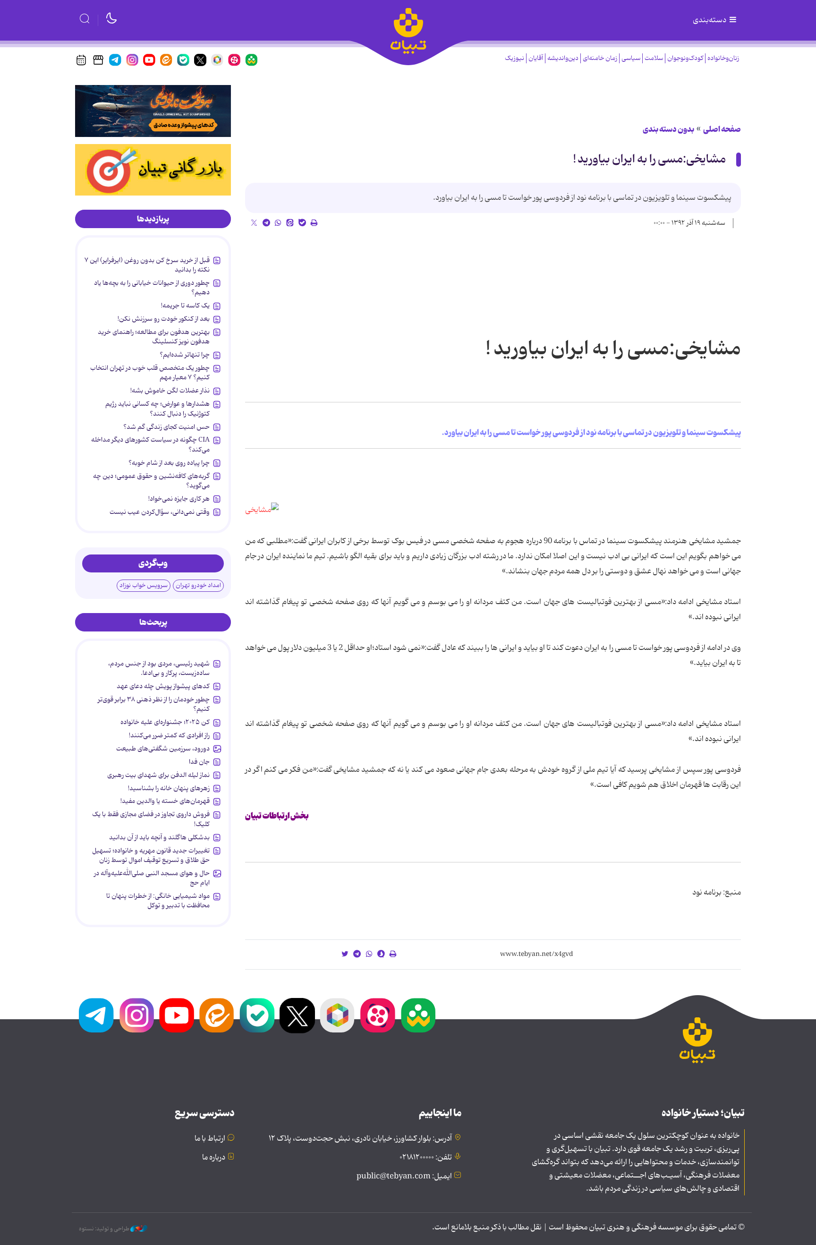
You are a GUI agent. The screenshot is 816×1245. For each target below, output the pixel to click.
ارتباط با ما (210, 1139)
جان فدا (199, 762)
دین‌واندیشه (562, 58)
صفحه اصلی (722, 129)
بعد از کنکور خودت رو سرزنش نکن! (164, 319)
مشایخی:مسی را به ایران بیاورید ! (649, 159)
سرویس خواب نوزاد (143, 585)
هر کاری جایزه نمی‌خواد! (179, 499)
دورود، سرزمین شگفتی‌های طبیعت (163, 748)
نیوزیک (514, 58)
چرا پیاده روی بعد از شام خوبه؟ (169, 463)
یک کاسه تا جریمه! (185, 305)
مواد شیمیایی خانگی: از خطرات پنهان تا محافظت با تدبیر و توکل (158, 901)
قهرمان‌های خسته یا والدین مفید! (165, 801)
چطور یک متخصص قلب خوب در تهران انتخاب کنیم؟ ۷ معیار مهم (150, 373)
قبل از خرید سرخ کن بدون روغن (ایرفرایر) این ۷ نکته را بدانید (147, 265)
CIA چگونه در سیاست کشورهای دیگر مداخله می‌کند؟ (150, 444)
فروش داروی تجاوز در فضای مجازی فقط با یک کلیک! (151, 819)
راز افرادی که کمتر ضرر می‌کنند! (169, 735)
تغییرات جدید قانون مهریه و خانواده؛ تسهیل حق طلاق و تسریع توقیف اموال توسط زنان (151, 855)
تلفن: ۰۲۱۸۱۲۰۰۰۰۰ (426, 1157)
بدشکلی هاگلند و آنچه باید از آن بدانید (159, 837)
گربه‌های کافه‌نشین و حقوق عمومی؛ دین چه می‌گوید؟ (151, 481)
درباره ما (213, 1157)
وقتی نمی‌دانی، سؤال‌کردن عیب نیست (160, 512)
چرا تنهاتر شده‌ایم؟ (185, 355)
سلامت (654, 58)
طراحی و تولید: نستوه (104, 1229)
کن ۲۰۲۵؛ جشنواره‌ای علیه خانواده (165, 722)
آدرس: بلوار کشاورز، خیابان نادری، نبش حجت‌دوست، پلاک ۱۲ (360, 1139)
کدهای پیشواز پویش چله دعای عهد (163, 686)
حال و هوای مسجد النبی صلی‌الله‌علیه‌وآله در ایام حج (152, 878)
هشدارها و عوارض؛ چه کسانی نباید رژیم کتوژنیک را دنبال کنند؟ (157, 408)
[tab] (153, 219)
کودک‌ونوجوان (685, 58)
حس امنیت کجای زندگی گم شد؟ (166, 427)
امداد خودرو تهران (198, 585)
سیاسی (630, 58)
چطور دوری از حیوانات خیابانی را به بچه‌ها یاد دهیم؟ (152, 288)
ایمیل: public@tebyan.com (404, 1176)
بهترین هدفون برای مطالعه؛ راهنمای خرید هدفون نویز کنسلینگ (154, 337)
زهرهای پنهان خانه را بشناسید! (169, 788)
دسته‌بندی (710, 20)
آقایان (535, 58)
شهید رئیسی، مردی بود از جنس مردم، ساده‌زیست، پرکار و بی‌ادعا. (159, 668)
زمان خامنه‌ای (600, 58)
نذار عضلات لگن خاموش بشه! (170, 390)
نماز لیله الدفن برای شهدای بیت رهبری (158, 775)
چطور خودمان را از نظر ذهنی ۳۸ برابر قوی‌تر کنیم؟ (154, 704)
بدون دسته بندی (668, 129)
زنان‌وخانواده (723, 58)
